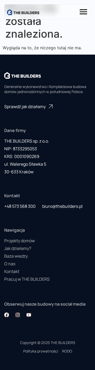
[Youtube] (28, 314)
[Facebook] (6, 314)
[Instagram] (17, 314)
